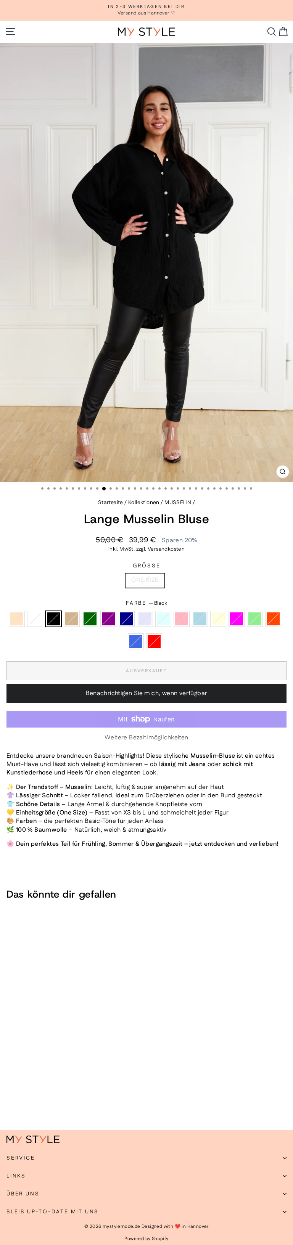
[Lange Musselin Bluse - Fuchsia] (11, 1104)
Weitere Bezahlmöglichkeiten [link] (146, 738)
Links (16, 1176)
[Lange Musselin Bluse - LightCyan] (81, 1096)
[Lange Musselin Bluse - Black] (28, 1096)
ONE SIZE (144, 580)
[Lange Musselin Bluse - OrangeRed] (28, 1104)
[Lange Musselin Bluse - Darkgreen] (46, 1096)
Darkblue (126, 619)
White (35, 619)
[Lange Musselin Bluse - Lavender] (72, 1096)
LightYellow (218, 619)
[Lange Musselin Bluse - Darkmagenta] (55, 1096)
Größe (147, 566)
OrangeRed (273, 619)
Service (20, 1158)
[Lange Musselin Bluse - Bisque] (11, 1096)
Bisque (16, 619)
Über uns (22, 1194)
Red (154, 641)
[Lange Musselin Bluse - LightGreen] (20, 1104)
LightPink (181, 619)
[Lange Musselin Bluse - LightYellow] (107, 1096)
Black (53, 619)
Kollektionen (143, 502)
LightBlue (200, 619)
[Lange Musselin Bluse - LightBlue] (98, 1096)
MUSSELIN (177, 502)
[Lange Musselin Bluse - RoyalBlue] (37, 1104)
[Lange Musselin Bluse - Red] (46, 1104)
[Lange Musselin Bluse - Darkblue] (63, 1096)
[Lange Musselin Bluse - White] (20, 1096)
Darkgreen (90, 619)
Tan (71, 619)
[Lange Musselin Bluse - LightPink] (90, 1096)
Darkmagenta (108, 619)
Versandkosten (166, 549)
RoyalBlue (135, 641)
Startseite (110, 502)
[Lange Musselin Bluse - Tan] (37, 1096)
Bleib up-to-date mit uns (52, 1212)
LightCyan (163, 619)
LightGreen (254, 619)
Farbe (146, 603)
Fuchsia (236, 619)
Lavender (145, 619)
